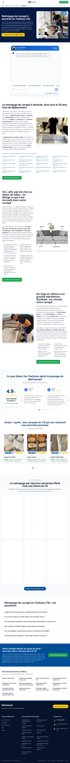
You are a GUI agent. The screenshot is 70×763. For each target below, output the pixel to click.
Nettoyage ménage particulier (26, 752)
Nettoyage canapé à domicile (12, 5)
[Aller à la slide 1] (39, 409)
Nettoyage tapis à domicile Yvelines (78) (60, 689)
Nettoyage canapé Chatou (8, 168)
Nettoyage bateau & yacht (27, 733)
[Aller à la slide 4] (43, 409)
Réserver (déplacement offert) (12, 178)
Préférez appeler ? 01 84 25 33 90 (51, 93)
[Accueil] (32, 2)
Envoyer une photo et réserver (12, 279)
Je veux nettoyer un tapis (48, 85)
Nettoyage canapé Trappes (42, 160)
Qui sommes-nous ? (6, 720)
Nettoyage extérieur (27, 747)
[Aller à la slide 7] (46, 409)
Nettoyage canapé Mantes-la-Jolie (60, 157)
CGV (48, 760)
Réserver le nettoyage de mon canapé (48, 362)
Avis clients (4, 722)
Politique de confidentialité (57, 760)
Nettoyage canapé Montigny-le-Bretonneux (26, 164)
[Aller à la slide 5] (44, 409)
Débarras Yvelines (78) (8, 678)
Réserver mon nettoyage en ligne (35, 588)
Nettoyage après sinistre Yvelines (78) (59, 679)
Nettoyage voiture (41, 730)
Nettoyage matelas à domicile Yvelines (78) (8, 689)
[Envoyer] (56, 89)
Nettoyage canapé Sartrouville (26, 157)
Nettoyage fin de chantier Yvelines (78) (60, 684)
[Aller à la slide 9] (48, 409)
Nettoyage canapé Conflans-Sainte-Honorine (26, 160)
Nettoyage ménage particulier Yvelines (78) (42, 689)
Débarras (39, 732)
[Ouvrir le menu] (3, 2)
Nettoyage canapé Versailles (9, 157)
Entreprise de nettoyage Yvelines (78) (25, 679)
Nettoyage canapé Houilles (8, 164)
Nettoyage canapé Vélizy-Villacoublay (25, 171)
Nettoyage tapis (41, 725)
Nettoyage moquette (27, 730)
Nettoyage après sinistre (43, 741)
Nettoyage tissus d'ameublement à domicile (26, 721)
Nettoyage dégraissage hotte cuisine (42, 744)
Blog (3, 727)
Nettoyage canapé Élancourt (59, 168)
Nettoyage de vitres (26, 741)
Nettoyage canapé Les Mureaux (58, 160)
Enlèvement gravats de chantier (42, 737)
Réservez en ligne (63, 2)
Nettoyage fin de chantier (41, 748)
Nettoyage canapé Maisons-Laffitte (9, 171)
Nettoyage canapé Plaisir (42, 164)
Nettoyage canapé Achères (59, 171)
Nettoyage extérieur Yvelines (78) (41, 684)
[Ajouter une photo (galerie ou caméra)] (13, 89)
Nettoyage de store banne (26, 744)
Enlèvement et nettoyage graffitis (28, 737)
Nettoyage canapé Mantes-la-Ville (43, 171)
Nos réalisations (5, 725)
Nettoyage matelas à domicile (27, 726)
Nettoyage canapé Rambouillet (43, 168)
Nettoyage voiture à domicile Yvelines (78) (8, 694)
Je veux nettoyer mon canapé (19, 85)
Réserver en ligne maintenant (58, 655)
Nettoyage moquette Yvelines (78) (24, 689)
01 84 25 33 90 (61, 720)
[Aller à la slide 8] (47, 409)
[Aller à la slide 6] (45, 409)
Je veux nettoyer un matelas (34, 85)
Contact (3, 730)
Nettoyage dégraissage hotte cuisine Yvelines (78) (26, 684)
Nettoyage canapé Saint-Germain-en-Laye (42, 157)
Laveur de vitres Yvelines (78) (42, 679)
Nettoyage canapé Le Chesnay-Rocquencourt (60, 164)
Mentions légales (42, 760)
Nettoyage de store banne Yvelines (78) (9, 684)
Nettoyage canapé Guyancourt (26, 168)
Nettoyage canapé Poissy (8, 160)
